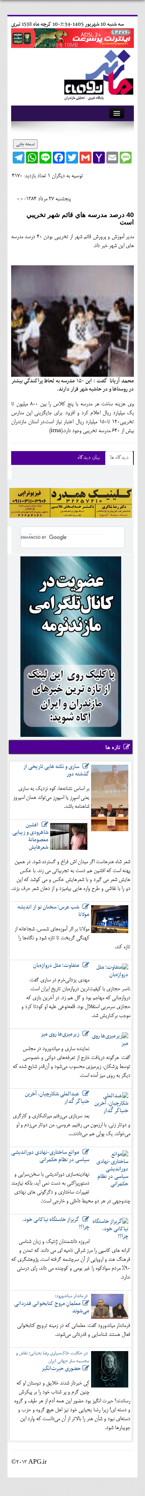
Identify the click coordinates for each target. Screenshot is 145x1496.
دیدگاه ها (119, 458)
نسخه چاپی (25, 144)
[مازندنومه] (97, 74)
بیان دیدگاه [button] (88, 458)
